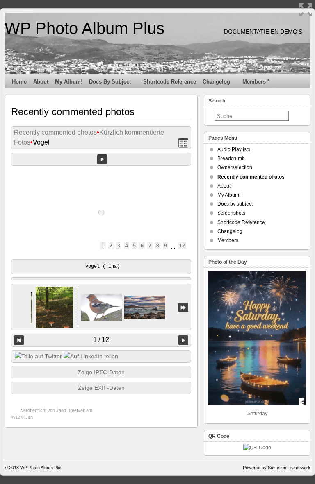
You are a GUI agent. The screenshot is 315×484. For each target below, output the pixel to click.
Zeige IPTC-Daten (101, 372)
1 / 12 (101, 339)
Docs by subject (110, 82)
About (40, 82)
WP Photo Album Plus (84, 28)
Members (227, 240)
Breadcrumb (231, 158)
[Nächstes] (183, 340)
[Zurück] (19, 340)
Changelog (216, 82)
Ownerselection (234, 167)
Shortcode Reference (169, 82)
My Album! (68, 82)
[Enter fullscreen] (305, 9)
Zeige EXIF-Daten (101, 387)
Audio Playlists (233, 149)
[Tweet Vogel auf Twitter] (38, 356)
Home (19, 82)
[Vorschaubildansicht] (183, 143)
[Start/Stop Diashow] (102, 159)
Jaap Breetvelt (70, 410)
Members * (255, 82)
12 (182, 246)
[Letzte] (183, 307)
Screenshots (231, 213)
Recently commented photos (55, 132)
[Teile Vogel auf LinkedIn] (91, 356)
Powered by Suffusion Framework (276, 467)
